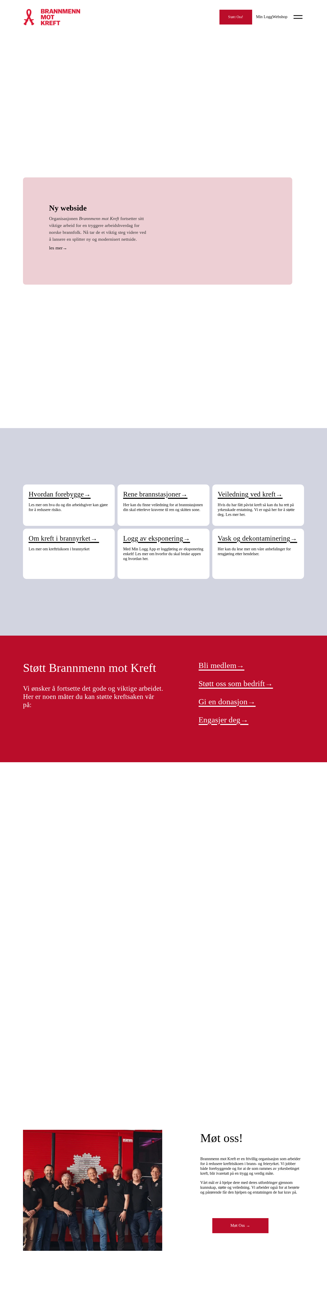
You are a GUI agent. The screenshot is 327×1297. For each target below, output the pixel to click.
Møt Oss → (240, 1225)
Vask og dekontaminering (254, 538)
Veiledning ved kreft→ (250, 494)
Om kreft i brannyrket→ (64, 538)
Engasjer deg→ (223, 719)
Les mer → (98, 248)
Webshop (279, 17)
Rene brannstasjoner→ (155, 494)
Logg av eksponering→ (156, 538)
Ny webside (68, 208)
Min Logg (264, 17)
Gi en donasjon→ (226, 701)
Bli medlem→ (221, 665)
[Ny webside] (216, 231)
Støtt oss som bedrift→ (235, 683)
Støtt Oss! (235, 17)
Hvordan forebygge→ (60, 494)
